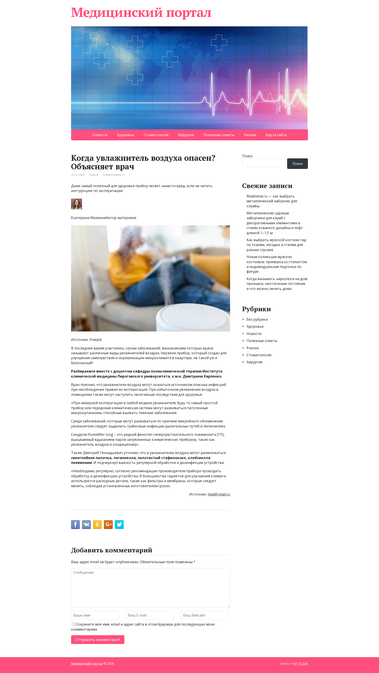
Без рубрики (257, 319)
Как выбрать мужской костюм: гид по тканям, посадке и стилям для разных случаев (276, 244)
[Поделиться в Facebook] (75, 524)
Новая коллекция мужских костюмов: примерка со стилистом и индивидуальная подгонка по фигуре (277, 264)
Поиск (247, 156)
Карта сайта (276, 134)
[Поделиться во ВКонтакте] (86, 524)
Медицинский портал (141, 12)
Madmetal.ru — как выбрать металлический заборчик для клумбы (272, 201)
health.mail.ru (219, 494)
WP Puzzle (300, 663)
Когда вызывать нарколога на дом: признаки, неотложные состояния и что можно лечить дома (277, 283)
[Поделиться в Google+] (108, 524)
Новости (99, 134)
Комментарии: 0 (113, 175)
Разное (250, 134)
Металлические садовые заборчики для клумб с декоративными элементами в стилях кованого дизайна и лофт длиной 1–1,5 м (275, 223)
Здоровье (125, 134)
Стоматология (156, 134)
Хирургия (186, 134)
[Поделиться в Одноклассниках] (97, 524)
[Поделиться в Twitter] (119, 524)
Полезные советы (219, 134)
